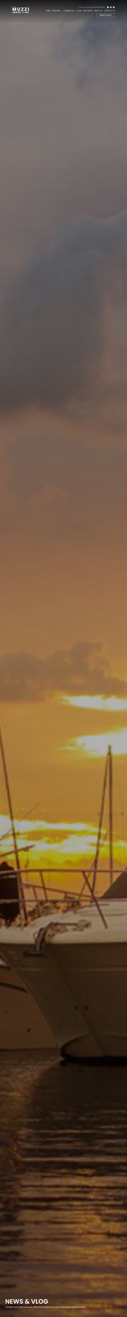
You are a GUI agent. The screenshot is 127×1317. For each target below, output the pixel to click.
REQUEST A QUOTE (105, 15)
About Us (98, 11)
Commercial (68, 11)
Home (48, 11)
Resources (88, 11)
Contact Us (109, 11)
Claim (79, 11)
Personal (56, 11)
